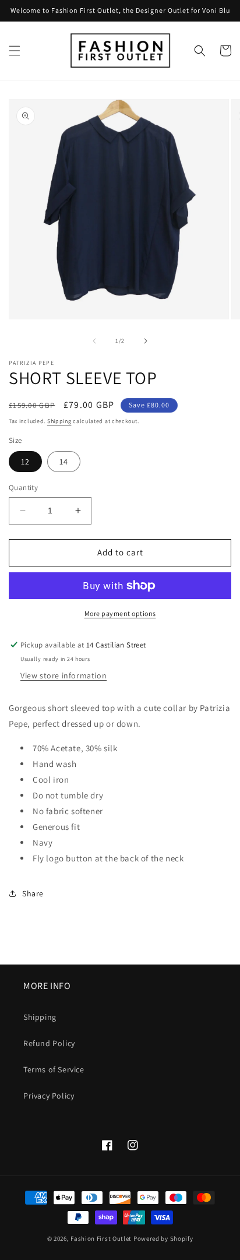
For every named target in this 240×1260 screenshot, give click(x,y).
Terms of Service (53, 1069)
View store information (63, 675)
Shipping (59, 421)
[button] (14, 51)
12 (25, 461)
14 (63, 461)
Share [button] (33, 893)
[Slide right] (145, 341)
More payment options (120, 613)
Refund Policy (49, 1043)
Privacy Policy (48, 1095)
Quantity (23, 487)
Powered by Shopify (163, 1238)
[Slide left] (94, 341)
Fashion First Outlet (101, 1238)
